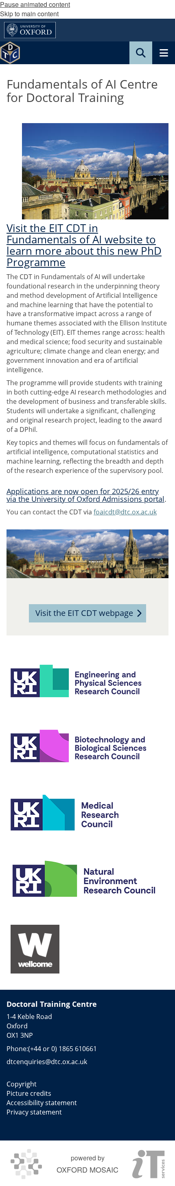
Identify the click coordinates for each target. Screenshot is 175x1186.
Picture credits (29, 1093)
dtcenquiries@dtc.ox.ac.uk (47, 1061)
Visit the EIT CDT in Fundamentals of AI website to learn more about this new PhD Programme (84, 245)
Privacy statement (34, 1112)
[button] (140, 52)
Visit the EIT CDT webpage (84, 612)
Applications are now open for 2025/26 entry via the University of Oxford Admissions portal (85, 495)
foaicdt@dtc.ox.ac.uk (125, 511)
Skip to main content (29, 13)
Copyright (22, 1084)
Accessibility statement (42, 1102)
